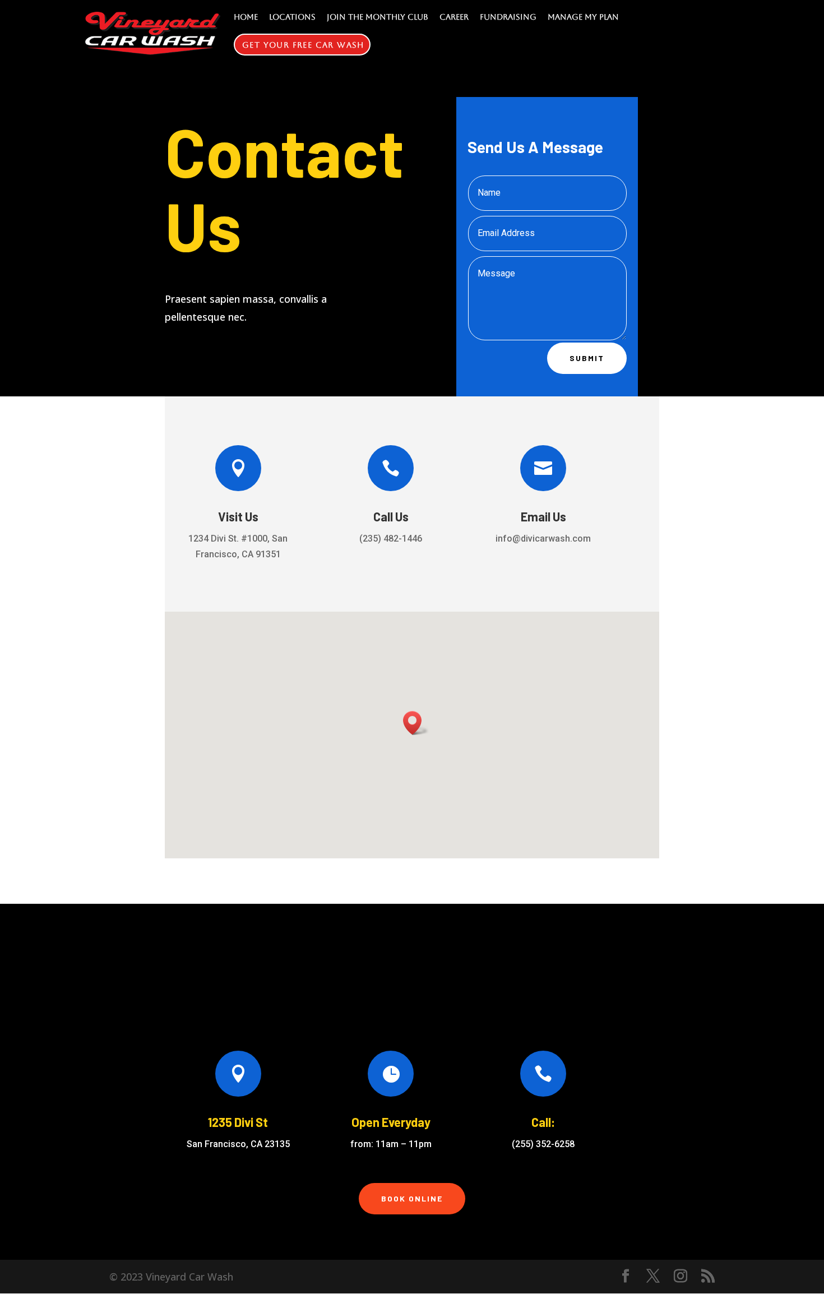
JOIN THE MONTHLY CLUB (377, 17)
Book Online (412, 1198)
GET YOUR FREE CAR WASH (303, 44)
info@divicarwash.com (543, 538)
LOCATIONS (292, 17)
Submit (587, 358)
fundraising (508, 17)
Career (454, 17)
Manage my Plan (583, 17)
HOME (246, 17)
